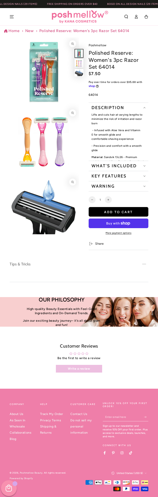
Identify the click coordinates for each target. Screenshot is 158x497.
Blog (13, 439)
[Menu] (12, 16)
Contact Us (78, 414)
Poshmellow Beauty (31, 472)
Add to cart (118, 212)
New (29, 30)
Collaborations (20, 432)
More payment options (118, 233)
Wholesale (17, 426)
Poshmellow (98, 45)
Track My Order (51, 414)
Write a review (79, 368)
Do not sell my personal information (81, 426)
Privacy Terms (50, 420)
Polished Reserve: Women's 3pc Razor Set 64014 (84, 30)
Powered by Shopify (21, 478)
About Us (16, 414)
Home (13, 30)
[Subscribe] (146, 417)
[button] (126, 16)
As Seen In (17, 420)
